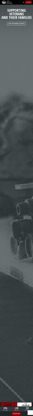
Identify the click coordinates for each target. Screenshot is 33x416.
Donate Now (16, 413)
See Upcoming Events (16, 23)
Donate (28, 2)
